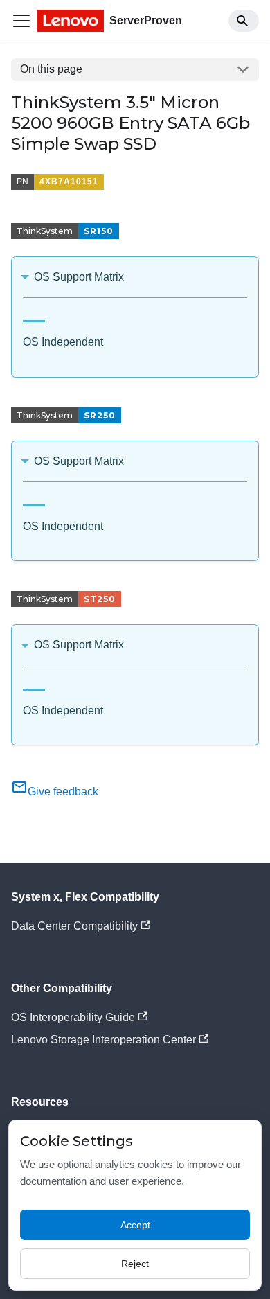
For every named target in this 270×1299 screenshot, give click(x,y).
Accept (135, 1224)
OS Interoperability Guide (73, 1017)
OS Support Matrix (79, 277)
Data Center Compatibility (74, 926)
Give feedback (63, 791)
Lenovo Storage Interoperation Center (103, 1039)
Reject (135, 1263)
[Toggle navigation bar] (21, 20)
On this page (51, 69)
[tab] (34, 315)
